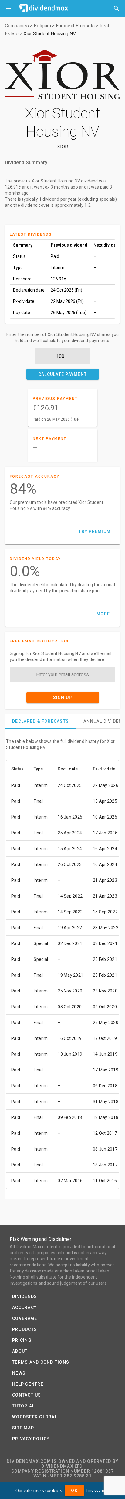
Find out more (98, 1490)
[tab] (40, 721)
